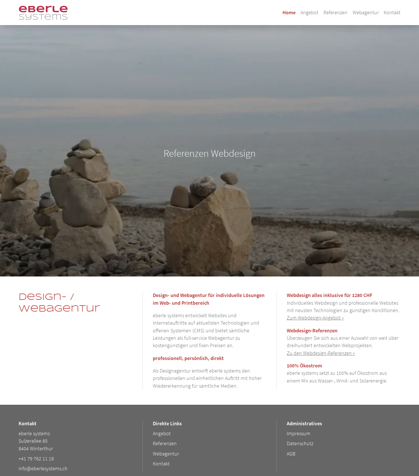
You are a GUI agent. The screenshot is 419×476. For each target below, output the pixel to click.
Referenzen (335, 12)
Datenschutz (300, 443)
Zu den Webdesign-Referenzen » (321, 353)
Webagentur (366, 12)
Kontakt (392, 12)
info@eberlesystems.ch (43, 468)
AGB (291, 454)
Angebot (309, 12)
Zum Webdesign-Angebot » (315, 318)
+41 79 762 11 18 (36, 458)
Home (289, 12)
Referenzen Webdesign (210, 153)
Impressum (298, 433)
